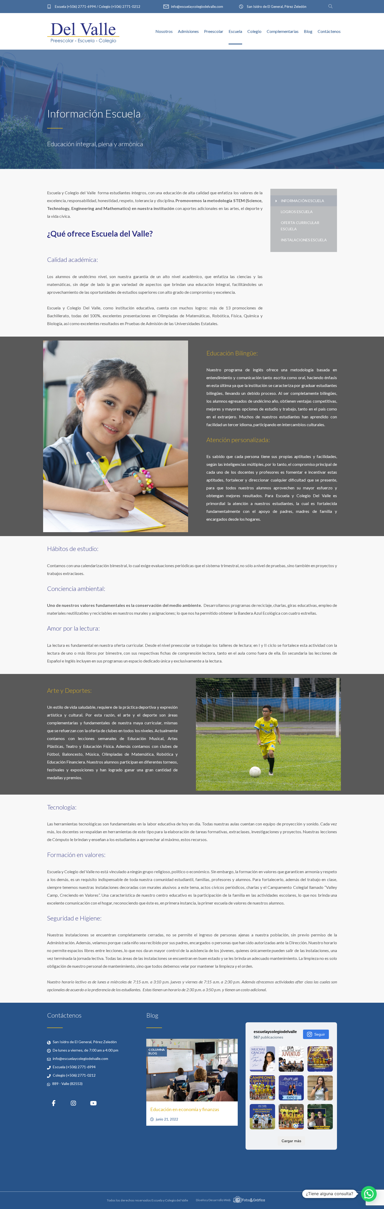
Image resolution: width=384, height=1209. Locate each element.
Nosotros (164, 31)
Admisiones (188, 31)
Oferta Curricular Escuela (300, 225)
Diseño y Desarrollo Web (213, 1200)
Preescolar (213, 31)
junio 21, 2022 (167, 1119)
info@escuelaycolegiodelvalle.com (197, 6)
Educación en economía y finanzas (184, 1109)
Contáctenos (329, 31)
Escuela (235, 31)
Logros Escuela (297, 211)
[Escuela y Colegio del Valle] (83, 31)
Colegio (254, 31)
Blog (308, 31)
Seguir (319, 1034)
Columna (156, 1049)
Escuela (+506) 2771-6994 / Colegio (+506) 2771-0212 (97, 6)
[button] (369, 1194)
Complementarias (283, 31)
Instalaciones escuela (304, 240)
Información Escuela (302, 200)
